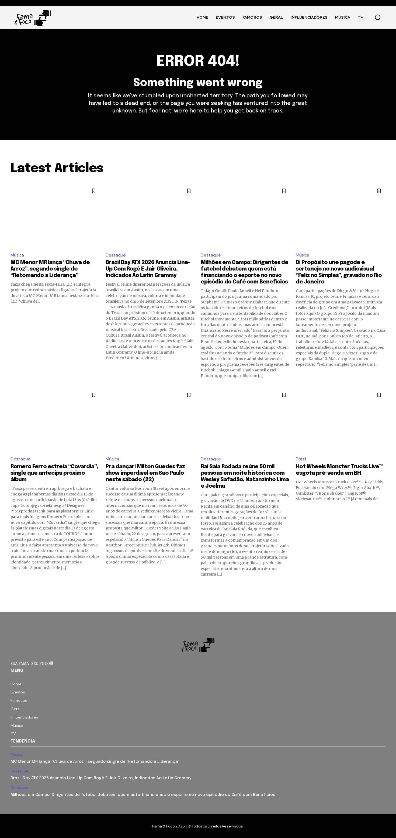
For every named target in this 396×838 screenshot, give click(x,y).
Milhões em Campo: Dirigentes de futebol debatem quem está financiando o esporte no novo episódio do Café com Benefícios (143, 795)
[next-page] (382, 587)
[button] (377, 17)
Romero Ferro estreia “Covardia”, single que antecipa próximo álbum (54, 473)
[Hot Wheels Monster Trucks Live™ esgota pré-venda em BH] (340, 419)
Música (17, 255)
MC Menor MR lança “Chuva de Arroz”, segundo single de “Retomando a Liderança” (50, 269)
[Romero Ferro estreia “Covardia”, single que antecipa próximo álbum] (55, 419)
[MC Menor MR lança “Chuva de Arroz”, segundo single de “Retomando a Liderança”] (55, 215)
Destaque (116, 255)
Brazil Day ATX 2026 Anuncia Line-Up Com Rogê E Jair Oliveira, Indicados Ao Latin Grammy (148, 269)
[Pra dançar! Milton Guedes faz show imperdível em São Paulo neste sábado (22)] (150, 419)
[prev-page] (14, 587)
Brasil (301, 459)
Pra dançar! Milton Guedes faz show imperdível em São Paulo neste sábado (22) (145, 473)
